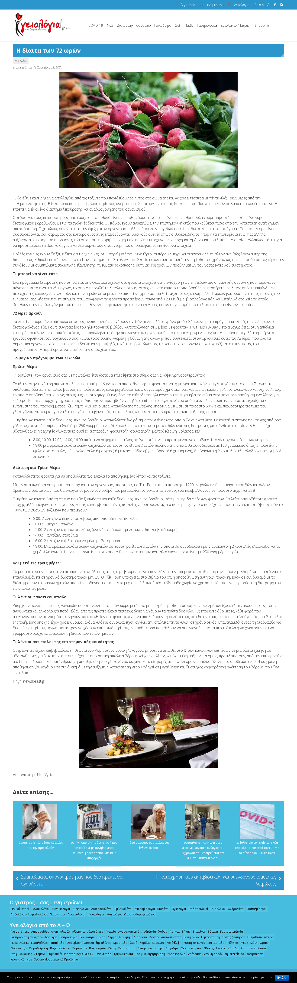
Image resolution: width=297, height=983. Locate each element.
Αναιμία (111, 932)
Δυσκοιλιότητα (171, 937)
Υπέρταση (194, 954)
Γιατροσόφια (68, 937)
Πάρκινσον (79, 948)
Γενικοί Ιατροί (20, 909)
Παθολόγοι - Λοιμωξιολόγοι (29, 914)
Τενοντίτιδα (103, 954)
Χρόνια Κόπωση (21, 959)
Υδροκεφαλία (176, 954)
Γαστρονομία (207, 25)
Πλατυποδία (126, 948)
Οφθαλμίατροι (257, 909)
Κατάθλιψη (174, 943)
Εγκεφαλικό (191, 937)
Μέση (244, 943)
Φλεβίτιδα (237, 954)
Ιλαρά (133, 943)
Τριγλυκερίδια (123, 954)
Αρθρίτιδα (149, 932)
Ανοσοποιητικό (128, 932)
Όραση (264, 943)
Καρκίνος (158, 943)
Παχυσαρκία (97, 948)
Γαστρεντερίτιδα (231, 932)
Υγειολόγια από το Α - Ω (251, 5)
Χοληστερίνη (254, 954)
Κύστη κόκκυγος (194, 943)
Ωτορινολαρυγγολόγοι (139, 914)
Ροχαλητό (172, 948)
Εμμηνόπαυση (210, 937)
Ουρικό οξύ (19, 948)
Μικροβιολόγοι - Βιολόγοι (152, 909)
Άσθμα (162, 932)
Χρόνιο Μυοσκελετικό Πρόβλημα (56, 959)
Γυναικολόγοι (41, 909)
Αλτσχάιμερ (95, 932)
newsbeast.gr (34, 681)
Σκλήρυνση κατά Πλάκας (197, 948)
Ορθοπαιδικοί (198, 909)
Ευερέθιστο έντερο (260, 937)
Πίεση (112, 948)
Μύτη (254, 943)
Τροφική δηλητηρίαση (150, 954)
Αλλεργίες (78, 932)
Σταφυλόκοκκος (21, 954)
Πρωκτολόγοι (76, 914)
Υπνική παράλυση (216, 954)
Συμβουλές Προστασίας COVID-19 (70, 954)
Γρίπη (101, 937)
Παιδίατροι (57, 914)
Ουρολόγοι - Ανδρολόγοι (227, 909)
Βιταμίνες (199, 932)
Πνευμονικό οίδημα (151, 948)
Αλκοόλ (65, 932)
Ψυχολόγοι (114, 914)
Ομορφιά (143, 25)
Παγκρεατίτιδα (60, 948)
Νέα (110, 25)
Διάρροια (140, 937)
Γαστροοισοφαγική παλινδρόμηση (34, 937)
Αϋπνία (175, 932)
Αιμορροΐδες (40, 932)
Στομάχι (39, 954)
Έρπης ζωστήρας (233, 937)
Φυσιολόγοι (96, 914)
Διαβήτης (125, 937)
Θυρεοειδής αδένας (97, 943)
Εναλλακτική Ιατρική (236, 25)
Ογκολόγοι (179, 909)
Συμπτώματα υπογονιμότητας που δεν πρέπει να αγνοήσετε (72, 880)
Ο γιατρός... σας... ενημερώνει (202, 5)
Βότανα (213, 932)
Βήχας (186, 932)
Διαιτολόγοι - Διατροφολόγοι (92, 909)
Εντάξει (281, 977)
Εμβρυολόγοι (123, 909)
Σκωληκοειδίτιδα (227, 948)
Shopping (262, 25)
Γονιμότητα (162, 25)
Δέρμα (112, 937)
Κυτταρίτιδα (215, 943)
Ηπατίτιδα (57, 943)
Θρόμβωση (74, 943)
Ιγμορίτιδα (120, 943)
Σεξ (178, 25)
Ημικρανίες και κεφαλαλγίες (29, 943)
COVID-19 (95, 25)
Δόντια (154, 937)
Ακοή (54, 932)
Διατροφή (124, 25)
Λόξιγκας (233, 943)
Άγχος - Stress (20, 932)
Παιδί (189, 25)
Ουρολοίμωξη (38, 948)
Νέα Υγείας (21, 60)
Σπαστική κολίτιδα (253, 948)
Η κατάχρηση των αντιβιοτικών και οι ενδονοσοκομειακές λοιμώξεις (216, 880)
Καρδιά (145, 943)
